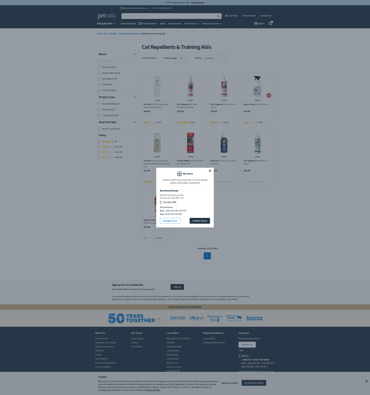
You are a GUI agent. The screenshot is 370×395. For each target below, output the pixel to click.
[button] (210, 170)
